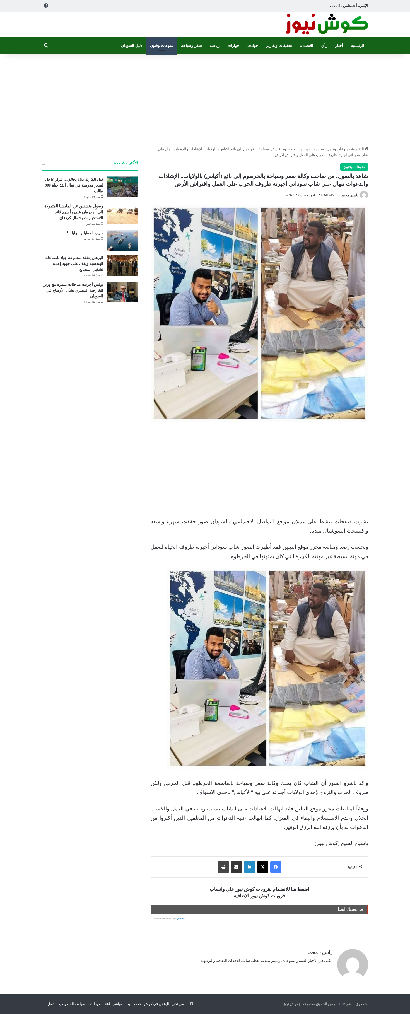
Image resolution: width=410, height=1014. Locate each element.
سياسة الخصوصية (71, 1004)
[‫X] (262, 867)
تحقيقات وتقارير (279, 45)
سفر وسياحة (191, 45)
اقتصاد (308, 45)
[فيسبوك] (275, 867)
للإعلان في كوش (156, 1004)
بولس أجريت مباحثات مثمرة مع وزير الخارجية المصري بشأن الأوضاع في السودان (73, 290)
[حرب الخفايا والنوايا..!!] (122, 240)
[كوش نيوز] (326, 24)
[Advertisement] (205, 99)
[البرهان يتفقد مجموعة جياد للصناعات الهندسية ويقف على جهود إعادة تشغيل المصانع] (122, 265)
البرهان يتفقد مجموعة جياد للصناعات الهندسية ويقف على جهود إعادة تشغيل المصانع (73, 264)
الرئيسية (357, 45)
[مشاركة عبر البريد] (236, 867)
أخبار (339, 45)
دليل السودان (131, 45)
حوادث (252, 45)
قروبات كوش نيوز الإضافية (259, 895)
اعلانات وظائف (99, 1004)
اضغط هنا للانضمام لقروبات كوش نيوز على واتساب (259, 889)
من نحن (178, 1004)
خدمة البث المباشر (127, 1004)
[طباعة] (223, 867)
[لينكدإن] (249, 867)
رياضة (215, 45)
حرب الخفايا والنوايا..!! (85, 233)
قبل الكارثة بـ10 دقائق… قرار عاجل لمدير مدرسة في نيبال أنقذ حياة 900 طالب (74, 185)
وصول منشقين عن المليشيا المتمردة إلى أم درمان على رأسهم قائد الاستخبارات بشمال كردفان (73, 212)
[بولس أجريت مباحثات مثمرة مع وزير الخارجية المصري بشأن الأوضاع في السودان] (122, 292)
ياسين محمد (349, 195)
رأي (324, 45)
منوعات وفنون (161, 45)
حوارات (233, 45)
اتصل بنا (49, 1004)
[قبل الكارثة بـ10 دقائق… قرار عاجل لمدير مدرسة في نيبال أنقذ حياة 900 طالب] (122, 186)
